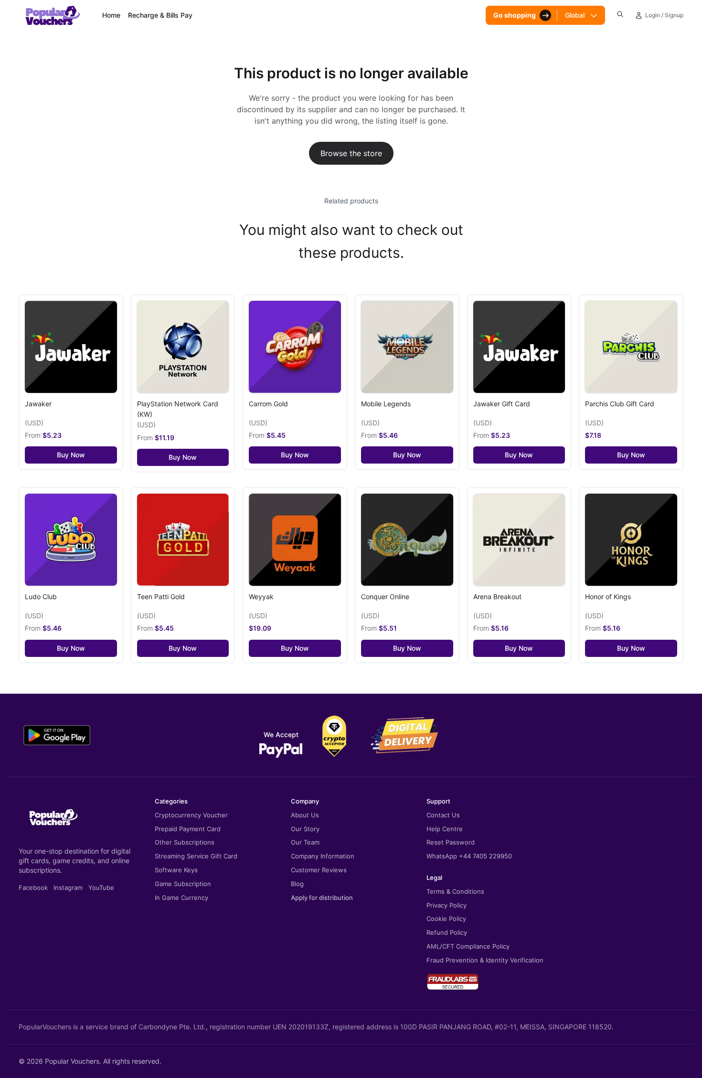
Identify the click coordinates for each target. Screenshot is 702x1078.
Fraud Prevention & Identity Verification (484, 960)
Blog (297, 884)
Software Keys (176, 870)
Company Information (322, 856)
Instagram (68, 887)
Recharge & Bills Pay (160, 15)
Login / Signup (664, 15)
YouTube (101, 887)
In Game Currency (181, 897)
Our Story (305, 829)
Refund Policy (446, 932)
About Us (305, 815)
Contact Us (443, 815)
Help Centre (444, 829)
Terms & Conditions (455, 891)
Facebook (33, 887)
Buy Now (71, 455)
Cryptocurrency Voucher (191, 815)
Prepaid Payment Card (188, 829)
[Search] (620, 14)
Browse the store (351, 153)
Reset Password (450, 842)
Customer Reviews (319, 870)
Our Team (305, 842)
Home (111, 15)
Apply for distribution (322, 897)
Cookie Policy (446, 918)
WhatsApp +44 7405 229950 (469, 856)
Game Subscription (183, 884)
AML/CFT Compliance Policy (468, 946)
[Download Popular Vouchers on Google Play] (57, 735)
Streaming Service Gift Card (196, 856)
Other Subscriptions (184, 842)
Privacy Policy (446, 905)
